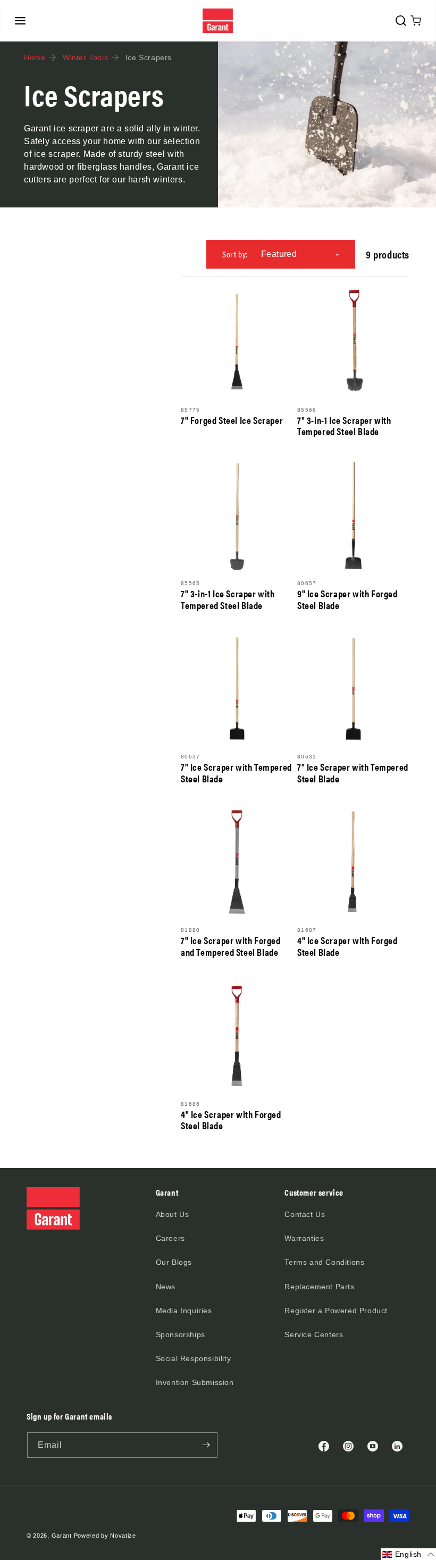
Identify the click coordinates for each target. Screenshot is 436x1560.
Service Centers (313, 1334)
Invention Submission (195, 1382)
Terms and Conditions (324, 1262)
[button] (20, 20)
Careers (170, 1238)
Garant (62, 1535)
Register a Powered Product (336, 1310)
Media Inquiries (184, 1310)
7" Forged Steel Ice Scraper (232, 420)
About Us (172, 1214)
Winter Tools (85, 57)
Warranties (304, 1238)
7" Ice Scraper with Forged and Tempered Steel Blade (231, 946)
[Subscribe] (205, 1445)
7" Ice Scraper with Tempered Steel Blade (236, 772)
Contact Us (304, 1214)
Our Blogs (174, 1262)
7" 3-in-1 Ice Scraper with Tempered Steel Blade (344, 425)
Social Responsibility (193, 1358)
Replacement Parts (319, 1286)
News (165, 1286)
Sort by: (235, 254)
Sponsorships (180, 1334)
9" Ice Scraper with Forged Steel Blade (347, 599)
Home (34, 57)
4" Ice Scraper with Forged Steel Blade (347, 946)
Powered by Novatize (105, 1535)
